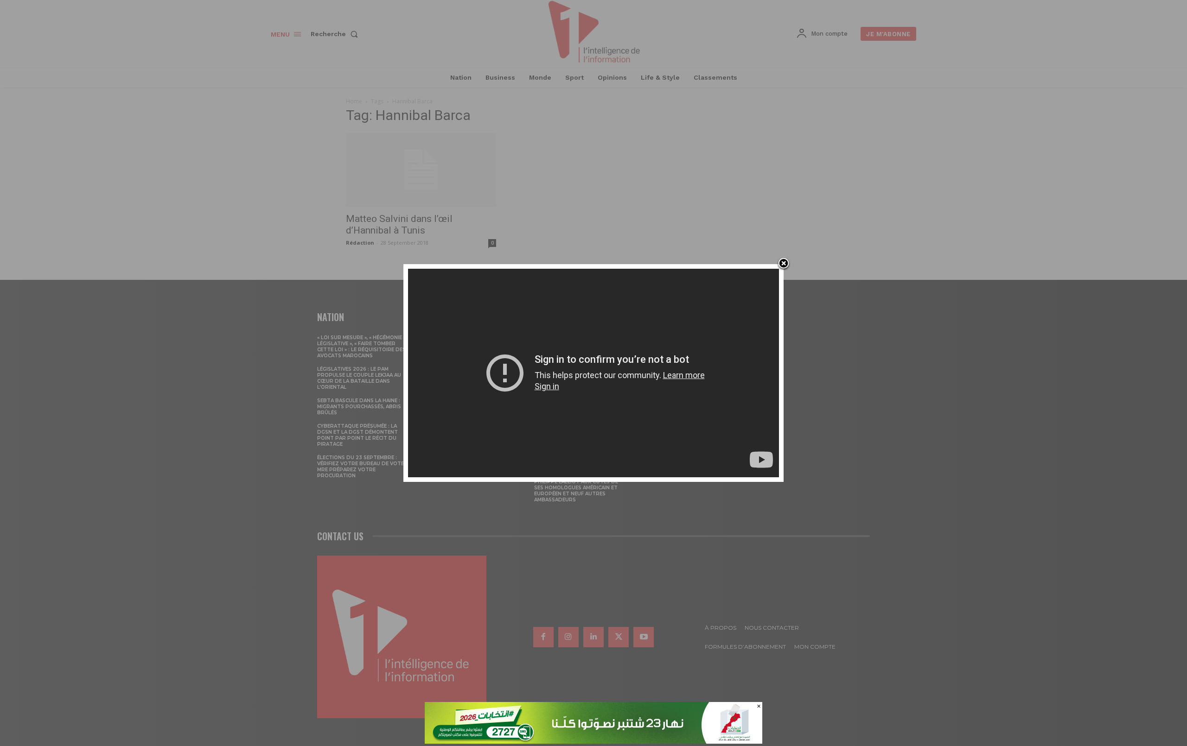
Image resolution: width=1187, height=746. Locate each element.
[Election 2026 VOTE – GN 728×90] (593, 741)
